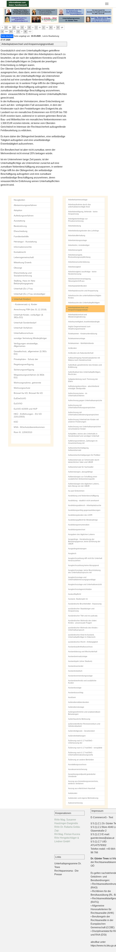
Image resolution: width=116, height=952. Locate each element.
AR (10, 27)
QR (62, 27)
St (11, 31)
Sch (6, 31)
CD (18, 27)
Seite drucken (7, 36)
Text (111, 817)
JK (40, 27)
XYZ (30, 31)
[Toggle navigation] (106, 3)
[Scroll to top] (109, 945)
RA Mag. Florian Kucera (67, 834)
